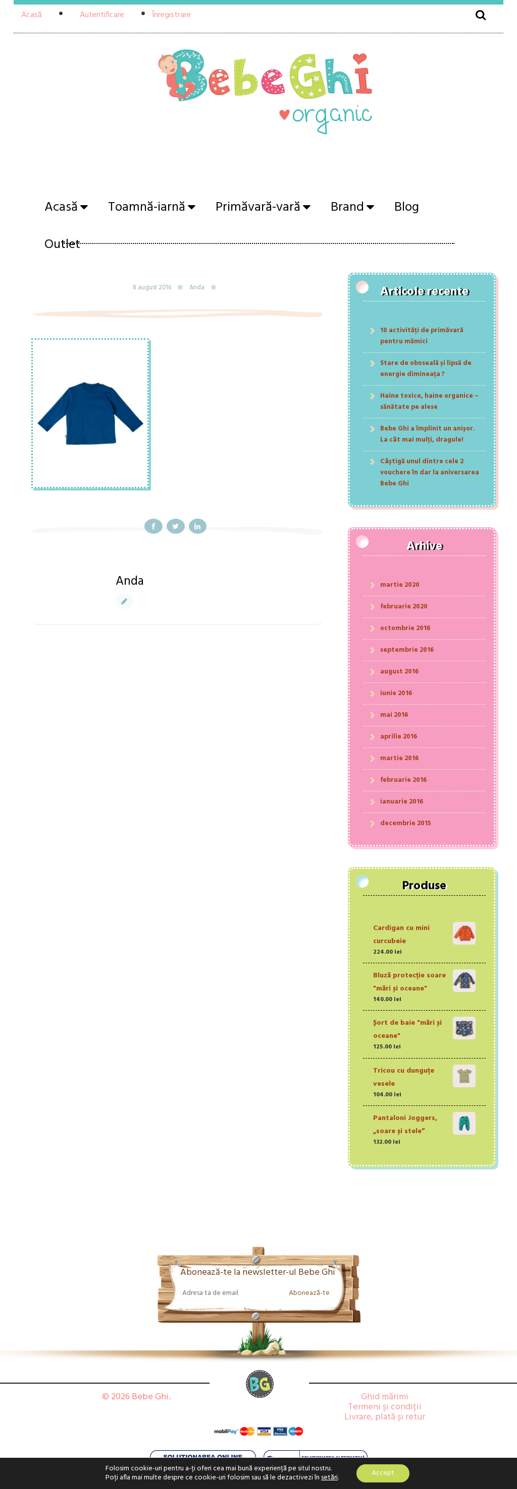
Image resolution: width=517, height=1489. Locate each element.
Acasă (31, 15)
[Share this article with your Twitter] (176, 526)
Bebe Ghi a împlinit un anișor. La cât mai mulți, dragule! (427, 434)
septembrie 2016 (407, 650)
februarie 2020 (404, 606)
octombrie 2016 (405, 628)
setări (329, 1477)
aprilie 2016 (398, 736)
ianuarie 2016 (401, 801)
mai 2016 (394, 715)
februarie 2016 (403, 780)
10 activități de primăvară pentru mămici (421, 336)
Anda (196, 288)
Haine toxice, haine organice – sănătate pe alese (429, 401)
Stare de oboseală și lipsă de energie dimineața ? (426, 369)
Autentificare (102, 15)
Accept (383, 1473)
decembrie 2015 (405, 823)
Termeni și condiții (385, 1407)
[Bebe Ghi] (258, 95)
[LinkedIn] (198, 526)
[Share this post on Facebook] (153, 526)
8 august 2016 (153, 288)
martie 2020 (400, 585)
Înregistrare (171, 15)
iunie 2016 (396, 693)
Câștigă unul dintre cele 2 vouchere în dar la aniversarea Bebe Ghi (429, 472)
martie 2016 (399, 758)
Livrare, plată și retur (384, 1417)
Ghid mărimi (384, 1397)
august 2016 (399, 671)
